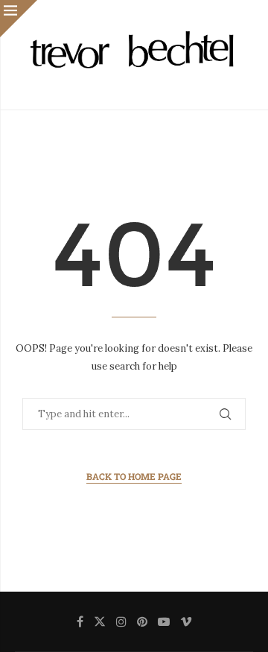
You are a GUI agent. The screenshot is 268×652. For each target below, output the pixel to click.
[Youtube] (164, 621)
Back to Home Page (134, 476)
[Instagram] (121, 621)
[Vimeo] (186, 621)
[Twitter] (100, 621)
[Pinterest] (142, 621)
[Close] (18, 18)
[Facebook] (80, 621)
